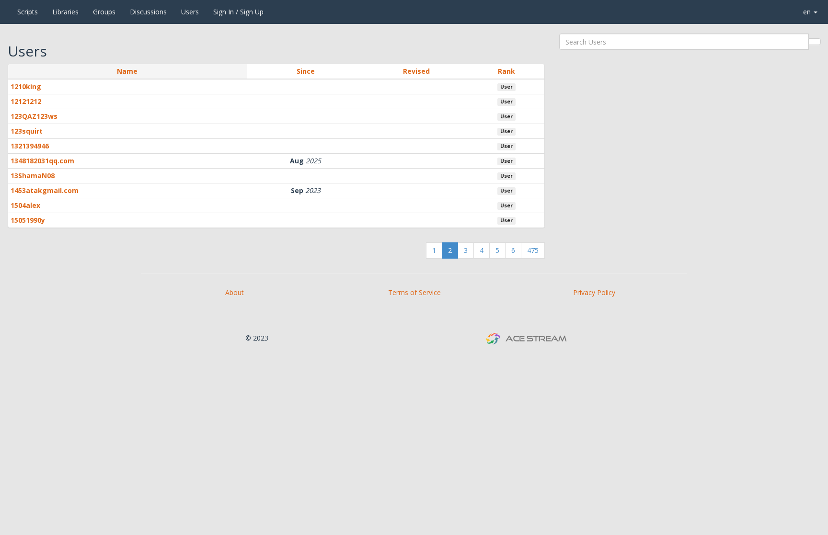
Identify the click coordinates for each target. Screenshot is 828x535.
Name (127, 71)
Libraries (65, 11)
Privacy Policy (594, 292)
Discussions (148, 11)
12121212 (26, 101)
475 (533, 250)
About (234, 292)
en (808, 11)
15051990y (28, 220)
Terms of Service (414, 292)
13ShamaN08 (33, 175)
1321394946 (30, 145)
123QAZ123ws (34, 116)
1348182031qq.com (42, 160)
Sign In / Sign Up (238, 11)
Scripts (27, 11)
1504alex (25, 205)
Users (190, 11)
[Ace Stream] (5, 12)
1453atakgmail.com (45, 190)
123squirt (27, 131)
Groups (104, 11)
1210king (26, 86)
